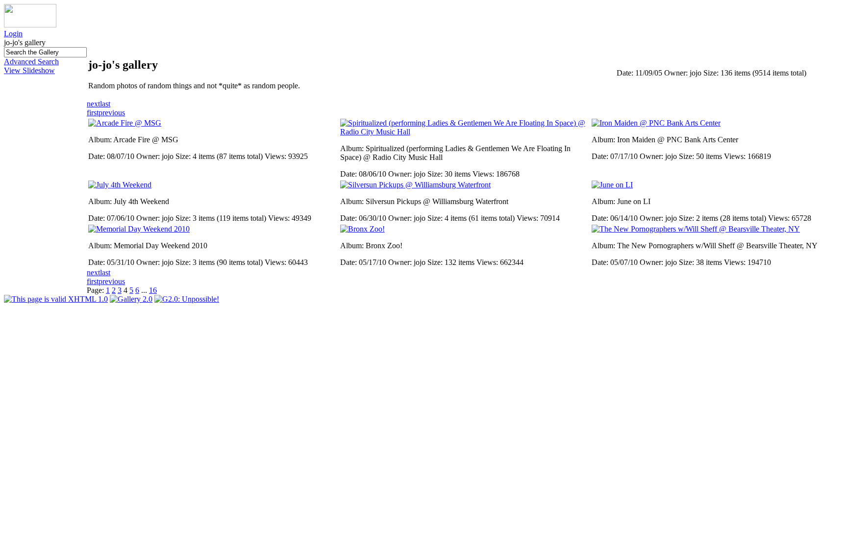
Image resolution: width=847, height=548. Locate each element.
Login (13, 33)
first (93, 112)
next (93, 104)
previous (112, 112)
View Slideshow (29, 70)
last (105, 104)
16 (153, 290)
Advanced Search (31, 61)
